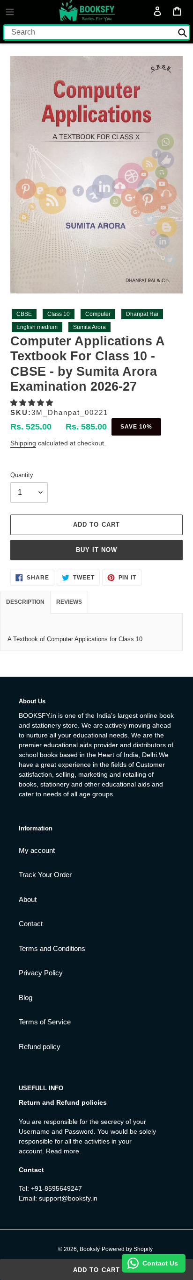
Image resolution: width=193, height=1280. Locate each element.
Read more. (63, 1151)
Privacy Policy (41, 973)
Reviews (69, 602)
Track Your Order (45, 875)
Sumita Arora (89, 327)
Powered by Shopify (127, 1249)
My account (37, 850)
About (28, 899)
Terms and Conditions (52, 948)
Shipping (23, 443)
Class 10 (58, 314)
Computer (98, 314)
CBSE (24, 314)
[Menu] (10, 10)
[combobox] (96, 32)
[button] (32, 403)
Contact (31, 924)
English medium (37, 327)
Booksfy (90, 1249)
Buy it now (96, 549)
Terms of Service (45, 1022)
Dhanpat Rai (142, 314)
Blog (25, 997)
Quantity (21, 475)
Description (25, 602)
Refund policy (39, 1047)
